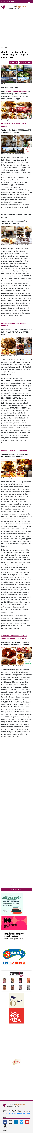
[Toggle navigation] (29, 1)
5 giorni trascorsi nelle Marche (17, 91)
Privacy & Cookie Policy (9, 1113)
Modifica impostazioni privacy (22, 1113)
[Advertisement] (16, 28)
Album (4, 47)
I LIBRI (8, 1)
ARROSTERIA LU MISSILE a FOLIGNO (14, 450)
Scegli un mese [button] (16, 889)
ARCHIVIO (13, 1)
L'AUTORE (3, 1)
